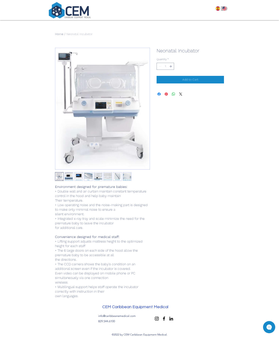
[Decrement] (159, 66)
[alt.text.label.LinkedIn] (171, 318)
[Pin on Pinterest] (166, 94)
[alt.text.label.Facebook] (164, 318)
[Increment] (171, 66)
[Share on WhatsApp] (173, 94)
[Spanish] (218, 8)
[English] (224, 8)
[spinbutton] (165, 66)
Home (59, 34)
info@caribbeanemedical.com (117, 316)
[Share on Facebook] (159, 94)
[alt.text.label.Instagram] (156, 318)
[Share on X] (180, 94)
